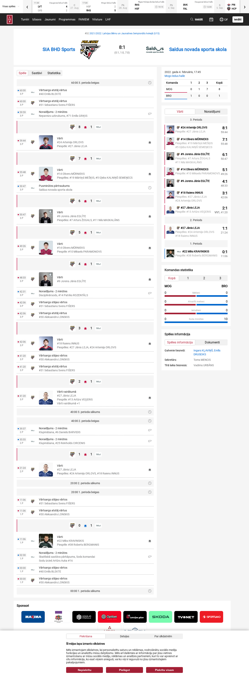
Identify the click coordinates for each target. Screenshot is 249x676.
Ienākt (238, 19)
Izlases (36, 19)
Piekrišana (86, 636)
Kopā (171, 278)
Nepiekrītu (84, 670)
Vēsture (97, 19)
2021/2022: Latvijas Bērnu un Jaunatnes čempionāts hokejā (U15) (124, 33)
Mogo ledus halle (175, 75)
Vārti (180, 111)
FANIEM (84, 19)
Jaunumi (50, 19)
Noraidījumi (212, 111)
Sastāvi (37, 73)
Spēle (22, 73)
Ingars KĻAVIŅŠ (203, 350)
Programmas (67, 19)
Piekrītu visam (164, 670)
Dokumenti (212, 342)
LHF (108, 19)
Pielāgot (124, 670)
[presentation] (27, 6)
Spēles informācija (180, 342)
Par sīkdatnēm (163, 636)
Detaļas (124, 636)
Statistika (53, 73)
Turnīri (25, 19)
